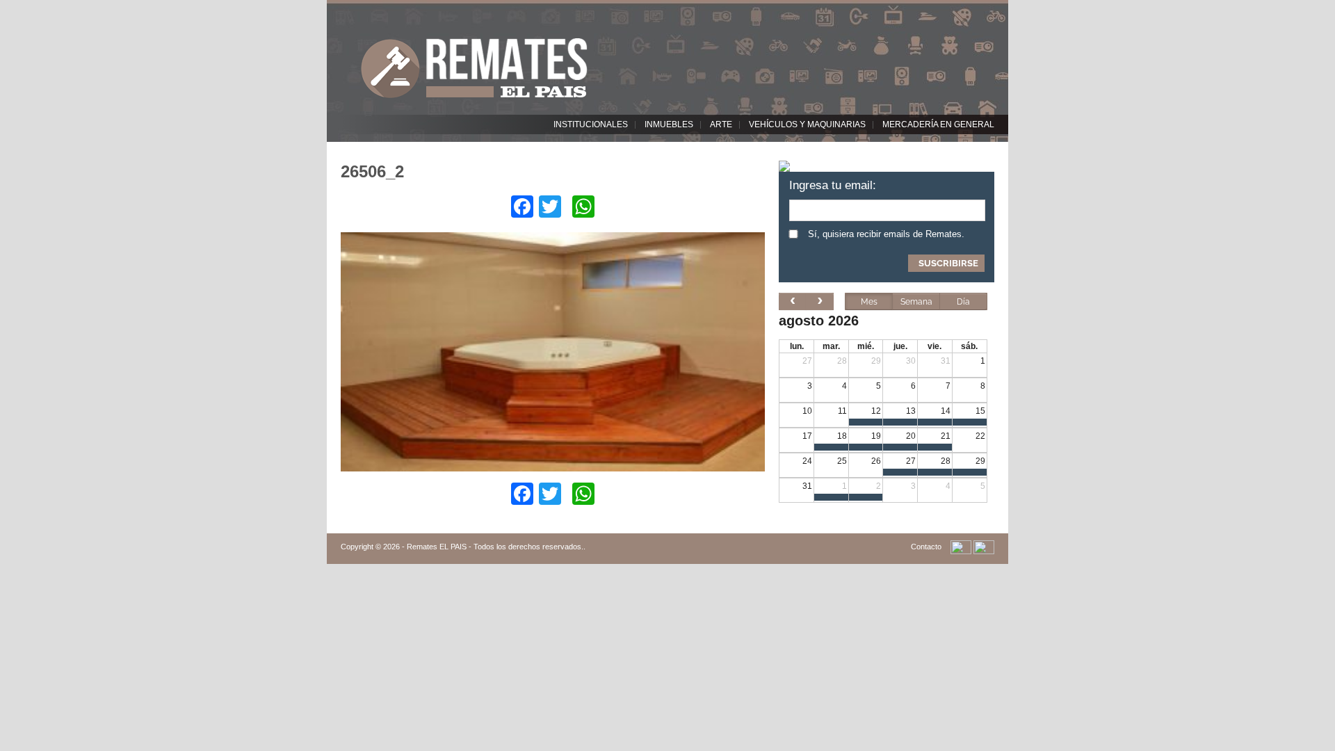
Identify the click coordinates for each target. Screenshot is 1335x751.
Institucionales (590, 124)
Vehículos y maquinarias (807, 124)
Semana (916, 302)
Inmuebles (669, 124)
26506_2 (372, 171)
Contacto (926, 546)
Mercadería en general (938, 124)
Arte (721, 124)
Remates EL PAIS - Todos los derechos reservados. (495, 546)
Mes (869, 302)
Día (963, 302)
